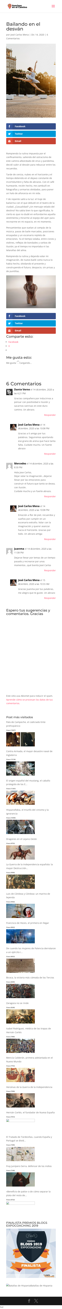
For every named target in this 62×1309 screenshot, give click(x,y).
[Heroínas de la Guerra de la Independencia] (20, 1107)
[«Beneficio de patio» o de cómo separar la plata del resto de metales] (20, 1203)
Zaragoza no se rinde (17, 1003)
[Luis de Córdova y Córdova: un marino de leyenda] (20, 918)
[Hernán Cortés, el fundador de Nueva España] (20, 1121)
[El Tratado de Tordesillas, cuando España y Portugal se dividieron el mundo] (20, 1161)
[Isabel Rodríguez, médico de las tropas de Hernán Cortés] (20, 1052)
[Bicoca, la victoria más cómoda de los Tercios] (20, 998)
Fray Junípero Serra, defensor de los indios (29, 1166)
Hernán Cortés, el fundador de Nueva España (30, 1112)
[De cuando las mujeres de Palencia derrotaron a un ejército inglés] (20, 972)
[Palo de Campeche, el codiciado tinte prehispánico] (20, 746)
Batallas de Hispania (41, 1285)
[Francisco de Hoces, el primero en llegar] (20, 943)
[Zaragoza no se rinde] (20, 1023)
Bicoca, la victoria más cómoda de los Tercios (30, 977)
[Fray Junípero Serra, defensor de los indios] (20, 1186)
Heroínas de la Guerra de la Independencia (29, 1087)
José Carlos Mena (19, 34)
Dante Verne (22, 389)
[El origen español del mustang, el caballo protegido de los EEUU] (20, 804)
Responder (50, 414)
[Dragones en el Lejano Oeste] (20, 859)
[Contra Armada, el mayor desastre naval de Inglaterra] (20, 775)
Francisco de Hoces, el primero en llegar (27, 922)
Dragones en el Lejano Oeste (21, 838)
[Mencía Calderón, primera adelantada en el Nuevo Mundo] (20, 1082)
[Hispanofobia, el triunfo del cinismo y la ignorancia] (20, 834)
